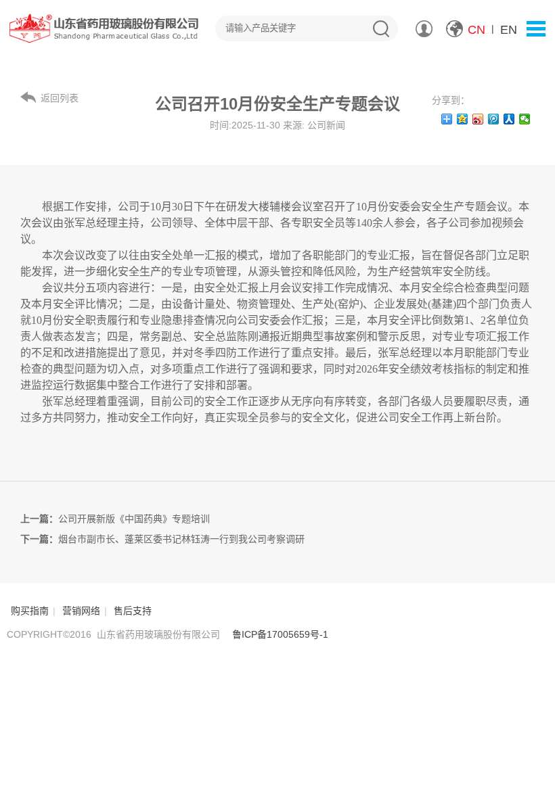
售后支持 (133, 610)
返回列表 (60, 98)
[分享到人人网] (509, 119)
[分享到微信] (525, 119)
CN (476, 30)
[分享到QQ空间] (462, 119)
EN (508, 30)
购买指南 (30, 610)
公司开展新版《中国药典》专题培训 (134, 518)
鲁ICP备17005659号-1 (280, 634)
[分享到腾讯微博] (494, 119)
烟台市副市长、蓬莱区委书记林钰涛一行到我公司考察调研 (181, 539)
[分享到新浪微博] (478, 119)
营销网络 (81, 610)
